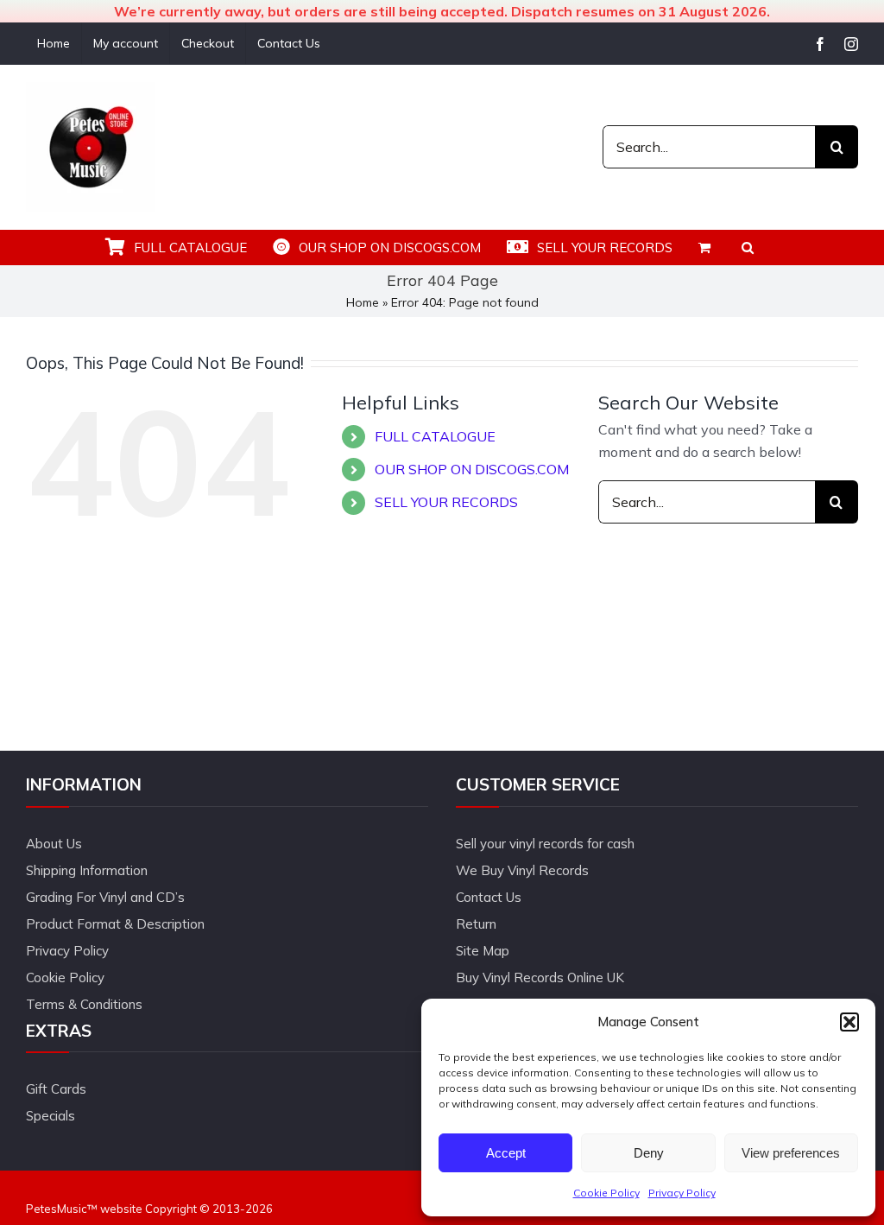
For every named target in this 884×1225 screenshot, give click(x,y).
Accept (506, 1153)
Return (476, 924)
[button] (849, 1022)
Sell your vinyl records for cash (545, 843)
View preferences (791, 1153)
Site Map (482, 951)
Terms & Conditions (84, 1004)
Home (362, 302)
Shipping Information (87, 870)
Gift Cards (56, 1089)
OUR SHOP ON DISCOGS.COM (472, 469)
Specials (50, 1116)
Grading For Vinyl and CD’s (105, 897)
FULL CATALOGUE (435, 436)
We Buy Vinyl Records (522, 870)
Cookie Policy (606, 1192)
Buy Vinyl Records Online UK (540, 977)
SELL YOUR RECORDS (446, 502)
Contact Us (488, 897)
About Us (54, 843)
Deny (649, 1153)
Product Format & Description (115, 924)
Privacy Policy (682, 1192)
